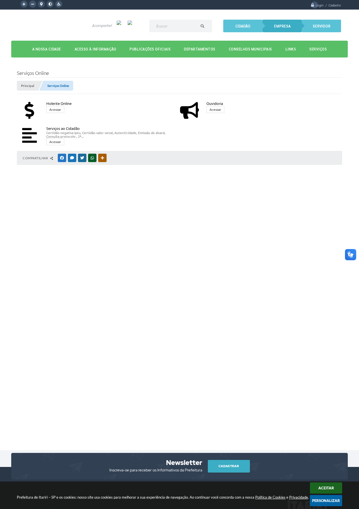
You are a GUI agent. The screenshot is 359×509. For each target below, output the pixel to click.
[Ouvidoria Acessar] (256, 96)
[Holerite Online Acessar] (97, 96)
